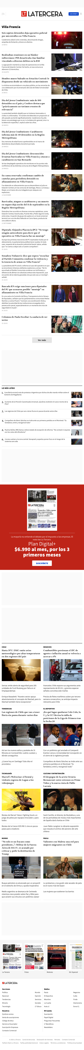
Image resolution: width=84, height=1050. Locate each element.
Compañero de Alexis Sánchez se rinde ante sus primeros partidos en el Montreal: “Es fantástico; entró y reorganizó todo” (35, 421)
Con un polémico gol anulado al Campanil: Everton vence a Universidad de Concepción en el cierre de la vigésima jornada (62, 753)
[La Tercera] (12, 970)
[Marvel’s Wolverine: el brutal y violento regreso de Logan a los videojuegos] (21, 800)
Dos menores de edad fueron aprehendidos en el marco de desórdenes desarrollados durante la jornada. (23, 142)
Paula (45, 838)
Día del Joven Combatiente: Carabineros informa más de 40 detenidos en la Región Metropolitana (23, 135)
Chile (4, 647)
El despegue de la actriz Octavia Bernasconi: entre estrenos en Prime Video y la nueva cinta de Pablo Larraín (61, 781)
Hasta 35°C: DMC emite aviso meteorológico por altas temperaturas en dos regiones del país (21, 653)
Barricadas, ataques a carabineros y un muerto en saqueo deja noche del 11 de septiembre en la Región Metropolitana (25, 205)
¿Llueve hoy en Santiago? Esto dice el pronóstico (17, 762)
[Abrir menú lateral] (4, 14)
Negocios (47, 647)
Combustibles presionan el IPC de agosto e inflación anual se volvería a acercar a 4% (62, 653)
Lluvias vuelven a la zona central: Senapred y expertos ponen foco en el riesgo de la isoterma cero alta (35, 440)
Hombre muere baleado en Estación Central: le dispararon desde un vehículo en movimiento (25, 80)
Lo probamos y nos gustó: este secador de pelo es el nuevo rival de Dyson (62, 884)
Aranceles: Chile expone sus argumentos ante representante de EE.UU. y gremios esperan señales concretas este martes (61, 688)
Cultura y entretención (53, 773)
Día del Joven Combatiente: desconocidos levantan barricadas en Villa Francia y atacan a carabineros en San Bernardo (25, 157)
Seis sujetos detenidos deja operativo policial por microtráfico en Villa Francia (24, 34)
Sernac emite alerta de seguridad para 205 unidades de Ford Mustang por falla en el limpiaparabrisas (19, 688)
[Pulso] (34, 970)
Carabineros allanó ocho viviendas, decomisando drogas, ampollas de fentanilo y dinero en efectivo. (22, 41)
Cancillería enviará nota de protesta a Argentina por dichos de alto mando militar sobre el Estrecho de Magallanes (36, 393)
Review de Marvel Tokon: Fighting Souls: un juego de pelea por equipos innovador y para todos (20, 818)
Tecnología (7, 773)
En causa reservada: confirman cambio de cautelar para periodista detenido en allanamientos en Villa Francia (23, 179)
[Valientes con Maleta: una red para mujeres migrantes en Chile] (62, 867)
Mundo (5, 838)
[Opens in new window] (56, 970)
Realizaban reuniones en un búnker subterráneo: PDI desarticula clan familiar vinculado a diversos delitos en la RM (23, 58)
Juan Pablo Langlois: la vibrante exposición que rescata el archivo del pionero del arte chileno (61, 829)
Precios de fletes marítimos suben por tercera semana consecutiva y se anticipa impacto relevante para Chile (61, 699)
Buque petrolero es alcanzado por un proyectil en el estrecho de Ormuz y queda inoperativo (21, 884)
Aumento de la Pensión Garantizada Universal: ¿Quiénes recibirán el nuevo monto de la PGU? (36, 403)
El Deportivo (49, 709)
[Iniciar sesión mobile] (81, 13)
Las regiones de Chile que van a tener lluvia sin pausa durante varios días (31, 411)
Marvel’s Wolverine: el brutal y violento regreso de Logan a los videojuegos (18, 780)
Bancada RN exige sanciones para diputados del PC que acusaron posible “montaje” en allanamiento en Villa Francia (24, 289)
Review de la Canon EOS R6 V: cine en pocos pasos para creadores (20, 827)
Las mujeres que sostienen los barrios (58, 891)
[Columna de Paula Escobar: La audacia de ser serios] (66, 324)
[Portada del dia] (42, 529)
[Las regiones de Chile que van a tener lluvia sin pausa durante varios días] (76, 414)
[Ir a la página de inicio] (42, 14)
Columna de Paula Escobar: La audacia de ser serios (24, 318)
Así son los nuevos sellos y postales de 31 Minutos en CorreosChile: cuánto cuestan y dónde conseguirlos (19, 753)
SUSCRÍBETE (42, 563)
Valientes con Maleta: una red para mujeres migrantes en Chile (61, 843)
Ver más (42, 340)
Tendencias (7, 709)
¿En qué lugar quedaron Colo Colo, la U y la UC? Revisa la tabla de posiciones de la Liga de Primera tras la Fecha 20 (62, 717)
